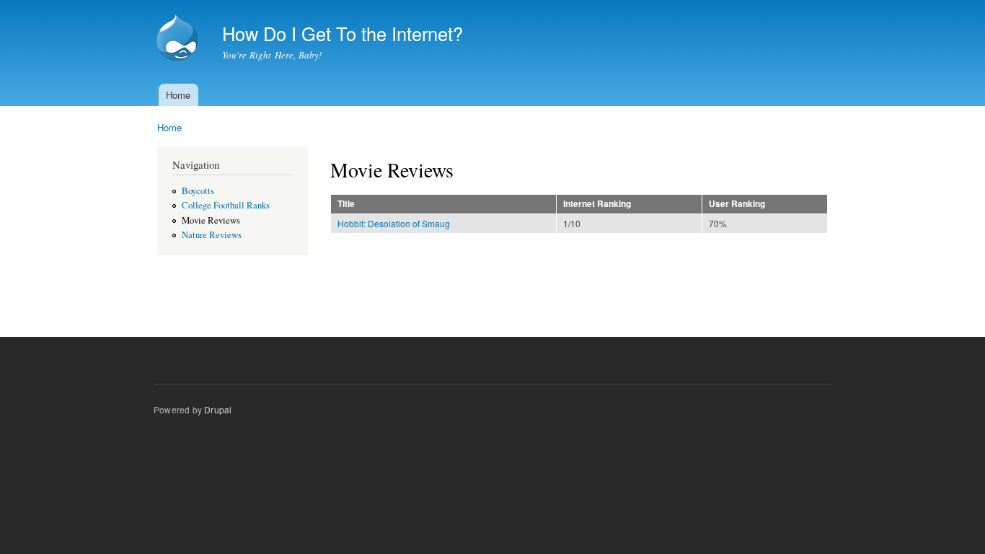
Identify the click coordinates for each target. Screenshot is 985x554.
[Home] (178, 39)
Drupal (217, 409)
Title (346, 204)
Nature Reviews (212, 235)
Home (178, 95)
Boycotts (198, 191)
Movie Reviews (211, 220)
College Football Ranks (226, 205)
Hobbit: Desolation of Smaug (393, 223)
